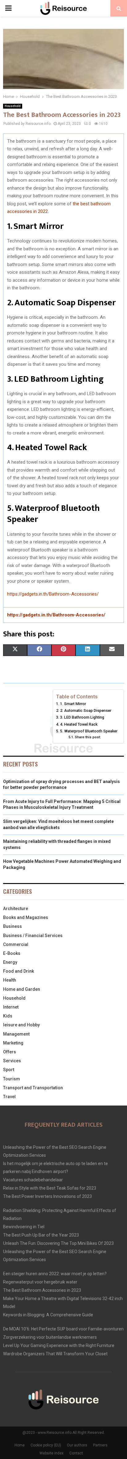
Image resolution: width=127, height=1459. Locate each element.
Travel (9, 1096)
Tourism (11, 1078)
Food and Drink (18, 971)
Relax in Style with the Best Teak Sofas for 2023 (49, 1188)
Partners (100, 1445)
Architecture (15, 908)
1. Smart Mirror (73, 703)
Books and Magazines (25, 917)
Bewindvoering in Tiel (23, 1226)
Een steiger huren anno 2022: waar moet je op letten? (55, 1273)
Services (12, 1060)
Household (13, 106)
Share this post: (87, 737)
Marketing (13, 1042)
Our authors (77, 1445)
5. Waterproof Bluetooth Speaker (88, 731)
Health (9, 980)
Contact (76, 1453)
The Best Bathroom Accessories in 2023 (42, 1290)
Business (12, 926)
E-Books (11, 953)
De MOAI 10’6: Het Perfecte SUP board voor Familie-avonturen (63, 1328)
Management (16, 1034)
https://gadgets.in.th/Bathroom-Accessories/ (53, 594)
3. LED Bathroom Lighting (82, 717)
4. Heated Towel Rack (78, 724)
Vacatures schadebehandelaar (33, 1179)
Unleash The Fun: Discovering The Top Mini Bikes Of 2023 (58, 1243)
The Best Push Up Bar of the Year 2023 (41, 1235)
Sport (8, 1069)
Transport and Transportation (33, 1087)
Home (19, 1445)
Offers (9, 1051)
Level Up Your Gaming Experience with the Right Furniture (58, 1345)
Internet (10, 1007)
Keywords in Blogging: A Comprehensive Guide (48, 1314)
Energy (10, 962)
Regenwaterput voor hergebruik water (40, 1282)
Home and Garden (21, 989)
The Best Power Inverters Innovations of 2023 (47, 1196)
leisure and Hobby (21, 1024)
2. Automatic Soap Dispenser (85, 710)
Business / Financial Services (33, 935)
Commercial (15, 944)
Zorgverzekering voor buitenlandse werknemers (50, 1337)
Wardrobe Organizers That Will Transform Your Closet (55, 1353)
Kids (7, 1015)
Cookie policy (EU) (46, 1445)
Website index (51, 1453)
